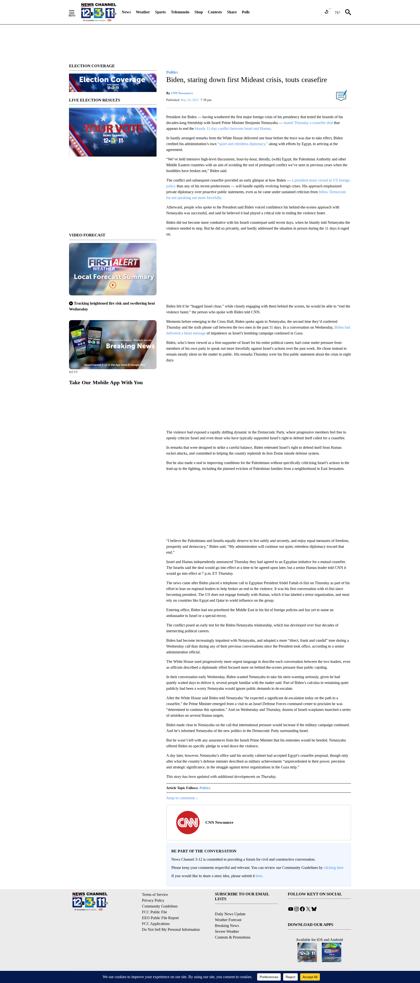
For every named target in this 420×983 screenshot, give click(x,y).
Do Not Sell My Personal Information (171, 929)
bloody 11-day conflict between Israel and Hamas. (233, 128)
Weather (143, 12)
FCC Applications (156, 924)
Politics (205, 788)
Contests (215, 12)
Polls (246, 12)
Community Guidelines (160, 906)
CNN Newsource (182, 93)
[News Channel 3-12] (98, 12)
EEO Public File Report (160, 918)
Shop (198, 12)
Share (232, 12)
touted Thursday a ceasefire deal (308, 123)
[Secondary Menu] (75, 12)
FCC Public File (154, 912)
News (126, 12)
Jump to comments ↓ (182, 798)
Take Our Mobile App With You (106, 382)
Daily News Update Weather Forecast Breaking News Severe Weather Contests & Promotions (232, 925)
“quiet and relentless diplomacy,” (243, 144)
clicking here (333, 868)
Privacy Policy (153, 900)
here (259, 876)
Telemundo (180, 12)
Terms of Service (155, 894)
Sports (160, 12)
